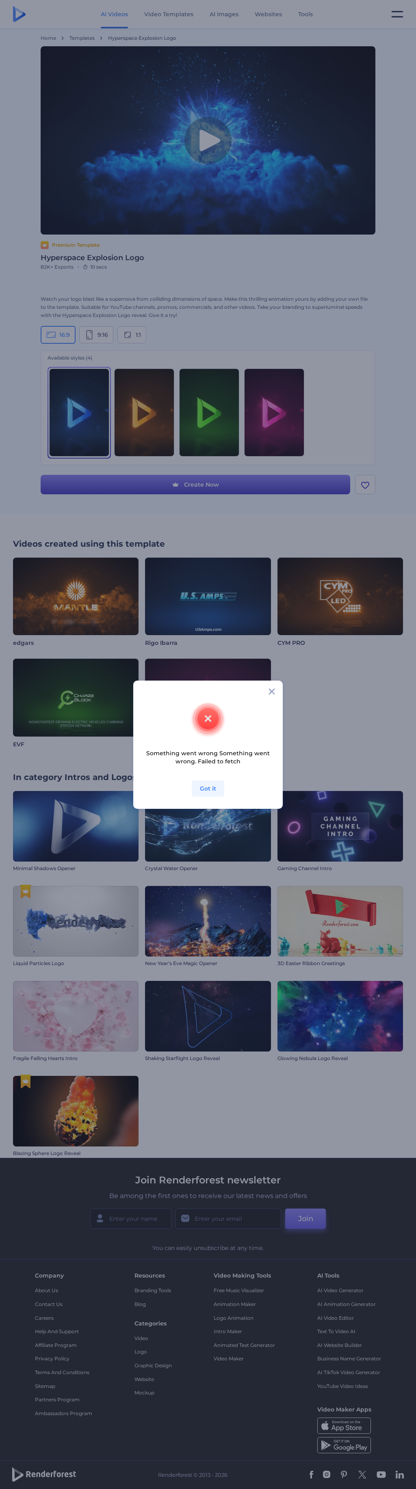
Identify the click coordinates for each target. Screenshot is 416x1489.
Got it (208, 788)
